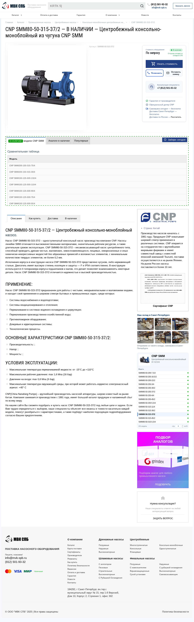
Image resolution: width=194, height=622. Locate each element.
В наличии (71, 218)
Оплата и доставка (49, 15)
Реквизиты (72, 559)
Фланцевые (135, 552)
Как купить (35, 218)
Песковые (103, 567)
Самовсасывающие (168, 574)
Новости (145, 15)
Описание (16, 218)
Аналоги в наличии (59, 140)
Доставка (53, 218)
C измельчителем (138, 567)
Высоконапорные (107, 552)
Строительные (105, 571)
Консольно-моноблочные (171, 545)
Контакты (177, 15)
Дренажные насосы (111, 539)
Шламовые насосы (111, 558)
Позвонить (156, 73)
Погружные (104, 545)
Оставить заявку (176, 73)
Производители (74, 555)
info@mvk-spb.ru (159, 8)
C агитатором (105, 564)
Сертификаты (73, 552)
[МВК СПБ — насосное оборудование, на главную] (14, 5)
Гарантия (81, 15)
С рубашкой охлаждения (170, 567)
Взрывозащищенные (139, 571)
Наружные (103, 548)
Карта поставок (74, 548)
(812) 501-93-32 (159, 4)
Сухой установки (137, 574)
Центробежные (139, 539)
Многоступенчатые (139, 545)
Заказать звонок (182, 6)
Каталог (71, 545)
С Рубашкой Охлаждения (110, 578)
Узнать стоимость (167, 63)
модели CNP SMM (27, 141)
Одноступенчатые (167, 548)
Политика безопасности (78, 565)
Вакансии (71, 569)
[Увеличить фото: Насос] (47, 87)
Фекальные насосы (142, 558)
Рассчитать (176, 117)
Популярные (81, 140)
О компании (75, 539)
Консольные (135, 548)
